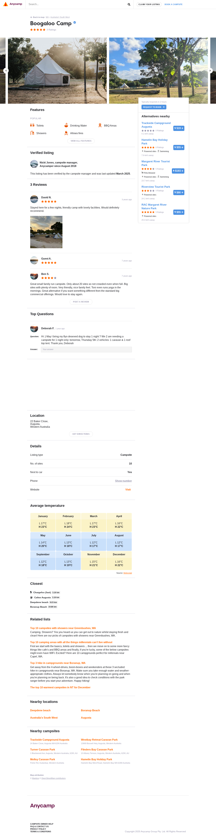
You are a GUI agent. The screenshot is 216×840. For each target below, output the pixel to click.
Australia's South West (60, 17)
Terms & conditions (40, 831)
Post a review (81, 302)
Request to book (152, 107)
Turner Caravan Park (42, 749)
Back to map (38, 17)
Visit (128, 489)
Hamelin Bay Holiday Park (96, 759)
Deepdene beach (40, 710)
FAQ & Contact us (39, 826)
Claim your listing (149, 4)
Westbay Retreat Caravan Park (99, 739)
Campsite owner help (41, 824)
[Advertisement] (81, 385)
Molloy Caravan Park (42, 759)
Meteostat (127, 573)
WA (47, 17)
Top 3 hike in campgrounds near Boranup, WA (58, 663)
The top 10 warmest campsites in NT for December (60, 687)
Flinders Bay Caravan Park (97, 749)
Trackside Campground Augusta (49, 739)
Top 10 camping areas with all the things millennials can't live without (71, 642)
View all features (81, 141)
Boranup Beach (90, 710)
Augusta (86, 717)
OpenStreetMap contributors (53, 778)
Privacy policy (38, 829)
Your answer (48, 349)
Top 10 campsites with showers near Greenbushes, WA (63, 628)
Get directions (80, 434)
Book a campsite (173, 4)
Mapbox (35, 778)
